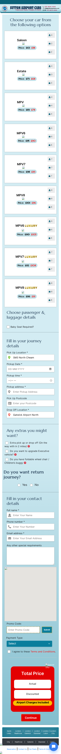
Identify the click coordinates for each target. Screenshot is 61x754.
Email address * (15, 533)
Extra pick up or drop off (25, 444)
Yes (24, 485)
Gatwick (30, 742)
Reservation (11, 749)
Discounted (32, 693)
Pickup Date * (14, 364)
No (36, 485)
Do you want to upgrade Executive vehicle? (26, 453)
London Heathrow (18, 732)
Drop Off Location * (18, 410)
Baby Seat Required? (22, 326)
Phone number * (16, 522)
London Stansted (37, 732)
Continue (31, 717)
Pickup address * (16, 387)
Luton (52, 742)
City (8, 742)
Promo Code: (14, 623)
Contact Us (22, 749)
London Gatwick (28, 732)
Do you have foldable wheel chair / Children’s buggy (26, 461)
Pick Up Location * (17, 352)
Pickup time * (14, 375)
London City (53, 732)
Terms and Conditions (42, 651)
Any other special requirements (24, 545)
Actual (32, 683)
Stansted (41, 742)
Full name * (13, 510)
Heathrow (18, 742)
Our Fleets (33, 749)
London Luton (46, 732)
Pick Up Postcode (17, 398)
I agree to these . (33, 651)
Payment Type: (14, 637)
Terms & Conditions (46, 749)
